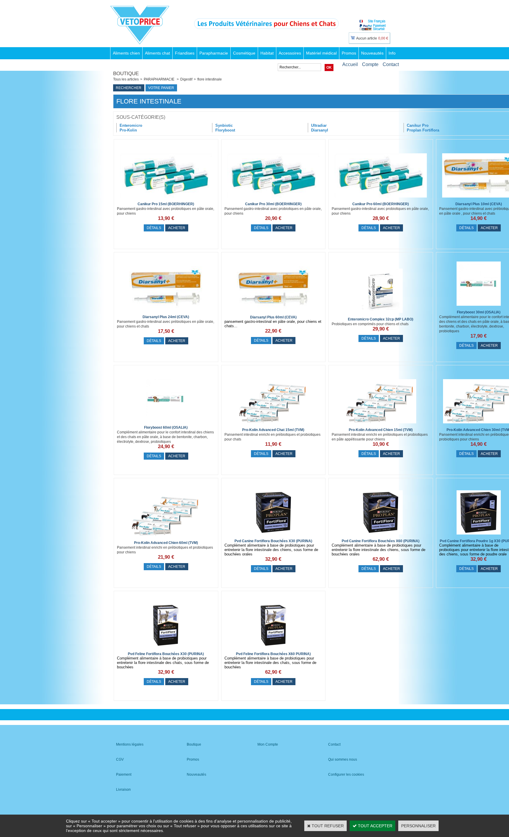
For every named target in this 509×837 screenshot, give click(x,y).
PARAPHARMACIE (159, 79)
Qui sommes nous (342, 759)
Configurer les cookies (346, 774)
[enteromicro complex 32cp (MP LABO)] (381, 314)
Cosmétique (244, 53)
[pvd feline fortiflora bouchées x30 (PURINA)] (166, 649)
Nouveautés (372, 53)
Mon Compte (267, 744)
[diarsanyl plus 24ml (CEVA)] (165, 312)
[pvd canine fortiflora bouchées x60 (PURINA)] (381, 536)
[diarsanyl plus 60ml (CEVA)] (273, 312)
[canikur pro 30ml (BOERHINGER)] (273, 199)
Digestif (186, 79)
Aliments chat (157, 53)
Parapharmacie (213, 53)
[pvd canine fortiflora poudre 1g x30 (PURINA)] (479, 536)
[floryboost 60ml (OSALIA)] (166, 422)
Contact (391, 64)
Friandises (184, 53)
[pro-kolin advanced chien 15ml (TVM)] (380, 424)
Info (392, 53)
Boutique (194, 744)
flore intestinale (209, 79)
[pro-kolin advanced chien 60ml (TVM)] (165, 537)
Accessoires (290, 53)
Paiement (123, 774)
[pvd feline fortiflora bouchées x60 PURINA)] (273, 649)
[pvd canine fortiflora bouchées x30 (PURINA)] (273, 536)
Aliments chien (126, 53)
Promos (349, 53)
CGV (120, 759)
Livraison (123, 789)
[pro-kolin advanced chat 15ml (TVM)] (273, 424)
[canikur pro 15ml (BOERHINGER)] (166, 199)
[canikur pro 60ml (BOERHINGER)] (381, 199)
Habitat (267, 53)
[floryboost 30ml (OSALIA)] (479, 307)
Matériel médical (321, 53)
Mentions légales (129, 744)
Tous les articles (126, 79)
